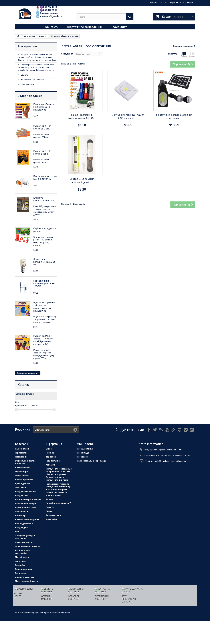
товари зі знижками (24, 577)
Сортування (67, 54)
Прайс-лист (118, 27)
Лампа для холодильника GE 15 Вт (44, 262)
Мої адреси (82, 457)
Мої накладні (83, 453)
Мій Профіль (86, 444)
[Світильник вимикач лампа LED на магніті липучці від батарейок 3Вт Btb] (128, 90)
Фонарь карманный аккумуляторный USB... (82, 116)
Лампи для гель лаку (25, 507)
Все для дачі (21, 527)
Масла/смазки (22, 557)
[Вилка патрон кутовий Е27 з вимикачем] (22, 182)
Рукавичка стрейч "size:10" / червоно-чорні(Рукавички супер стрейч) (43, 340)
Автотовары (21, 515)
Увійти (190, 2)
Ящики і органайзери (25, 503)
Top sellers (51, 457)
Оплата (24, 75)
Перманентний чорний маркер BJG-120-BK (44, 283)
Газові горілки (22, 475)
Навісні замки (22, 449)
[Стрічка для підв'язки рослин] (22, 235)
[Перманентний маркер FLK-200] (22, 287)
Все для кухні (22, 495)
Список (192, 56)
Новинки (50, 453)
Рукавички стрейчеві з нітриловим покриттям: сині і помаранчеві (44, 306)
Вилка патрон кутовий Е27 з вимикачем (45, 177)
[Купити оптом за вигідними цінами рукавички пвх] (22, 157)
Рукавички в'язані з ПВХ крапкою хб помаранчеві (43, 107)
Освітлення (20, 487)
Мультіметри (21, 471)
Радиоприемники (23, 569)
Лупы (17, 531)
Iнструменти (21, 457)
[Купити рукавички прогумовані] (22, 309)
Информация (27, 46)
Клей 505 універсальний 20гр (43, 199)
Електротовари (22, 467)
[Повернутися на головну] (18, 36)
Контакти (52, 27)
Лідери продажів (30, 96)
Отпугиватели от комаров (28, 546)
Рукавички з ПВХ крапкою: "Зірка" (42, 127)
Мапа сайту (51, 519)
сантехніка (20, 561)
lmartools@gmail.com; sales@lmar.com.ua (170, 461)
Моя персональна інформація (92, 461)
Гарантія (50, 507)
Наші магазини (27, 84)
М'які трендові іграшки (26, 581)
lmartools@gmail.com (51, 16)
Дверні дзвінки (22, 483)
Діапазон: (19, 405)
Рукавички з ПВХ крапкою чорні (42, 152)
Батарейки (20, 565)
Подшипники (21, 511)
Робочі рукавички (24, 479)
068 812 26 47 (50, 10)
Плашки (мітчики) (23, 542)
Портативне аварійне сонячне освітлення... (174, 116)
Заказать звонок (49, 13)
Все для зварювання (25, 491)
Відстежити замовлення (84, 27)
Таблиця (184, 56)
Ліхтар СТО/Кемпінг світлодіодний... (82, 180)
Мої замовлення (85, 449)
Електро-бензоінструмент (27, 519)
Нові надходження (24, 523)
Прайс (49, 511)
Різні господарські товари (28, 499)
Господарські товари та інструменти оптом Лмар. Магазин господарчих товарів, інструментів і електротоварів (36, 67)
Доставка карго (53, 515)
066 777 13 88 (50, 7)
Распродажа (21, 573)
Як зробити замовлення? (32, 79)
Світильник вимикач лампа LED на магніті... (128, 116)
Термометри (21, 453)
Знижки (49, 449)
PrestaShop (64, 612)
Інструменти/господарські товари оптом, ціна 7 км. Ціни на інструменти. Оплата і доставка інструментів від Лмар (37, 57)
